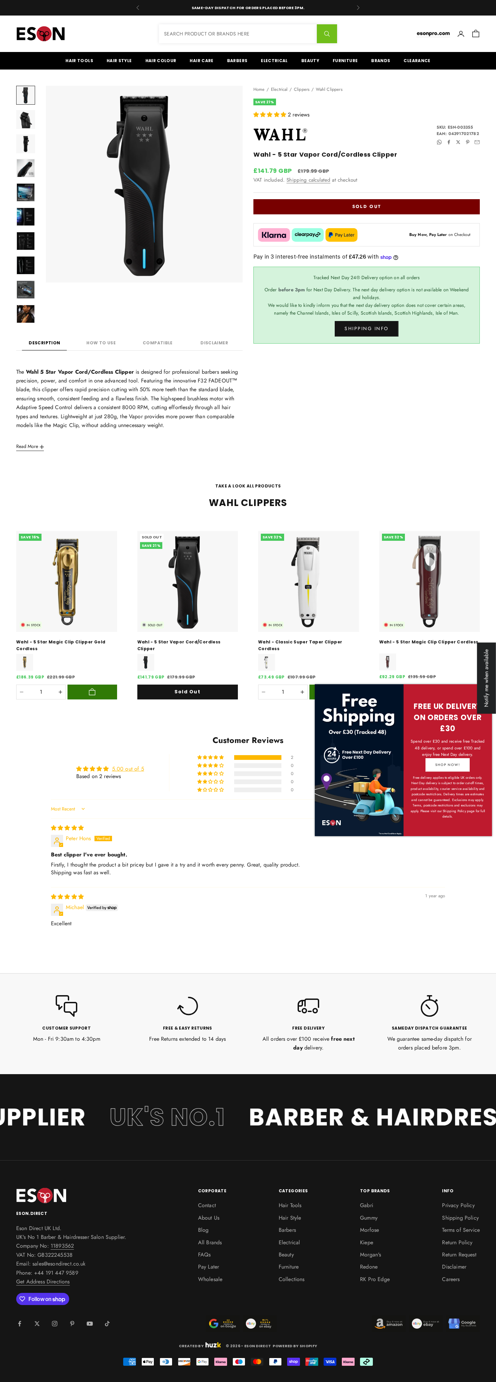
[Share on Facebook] (448, 142)
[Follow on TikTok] (107, 1323)
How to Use (101, 343)
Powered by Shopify (295, 1346)
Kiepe (366, 1242)
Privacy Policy (458, 1205)
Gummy (369, 1218)
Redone (369, 1267)
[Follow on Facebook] (19, 1323)
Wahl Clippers (329, 89)
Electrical (274, 60)
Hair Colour (160, 60)
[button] (270, 115)
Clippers (301, 89)
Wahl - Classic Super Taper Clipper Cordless (300, 645)
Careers (451, 1279)
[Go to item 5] (25, 192)
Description (44, 343)
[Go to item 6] (25, 216)
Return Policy (457, 1242)
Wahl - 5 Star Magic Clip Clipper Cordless (428, 642)
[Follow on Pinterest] (72, 1323)
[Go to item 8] (25, 265)
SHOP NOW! (447, 764)
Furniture (345, 60)
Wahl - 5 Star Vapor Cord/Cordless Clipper (179, 645)
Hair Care (201, 60)
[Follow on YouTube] (89, 1323)
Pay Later (208, 1267)
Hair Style (119, 60)
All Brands (210, 1242)
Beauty (310, 60)
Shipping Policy (460, 1218)
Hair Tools (79, 60)
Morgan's (370, 1254)
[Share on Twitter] (458, 142)
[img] (67, 828)
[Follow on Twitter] (37, 1323)
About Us (208, 1218)
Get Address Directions (43, 1281)
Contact (207, 1205)
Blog (203, 1230)
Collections (292, 1279)
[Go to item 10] (25, 313)
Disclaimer (214, 343)
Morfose (369, 1230)
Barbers (237, 60)
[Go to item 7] (25, 241)
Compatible (158, 343)
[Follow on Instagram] (54, 1323)
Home (259, 89)
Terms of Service (461, 1230)
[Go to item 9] (25, 289)
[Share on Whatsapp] (439, 142)
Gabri (366, 1205)
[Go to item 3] (25, 143)
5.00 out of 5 (128, 769)
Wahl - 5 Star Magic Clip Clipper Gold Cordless (60, 645)
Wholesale (210, 1279)
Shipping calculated (308, 180)
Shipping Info (367, 328)
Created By (191, 1345)
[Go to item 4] (25, 168)
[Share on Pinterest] (467, 142)
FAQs (204, 1254)
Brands (380, 60)
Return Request (459, 1254)
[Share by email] (477, 142)
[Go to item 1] (25, 95)
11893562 (62, 1246)
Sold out (366, 207)
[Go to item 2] (25, 119)
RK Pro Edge (375, 1279)
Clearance (417, 60)
